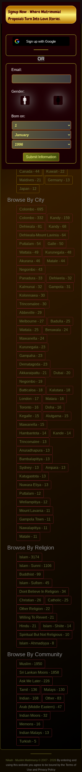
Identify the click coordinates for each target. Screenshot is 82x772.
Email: (16, 70)
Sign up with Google (41, 41)
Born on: (18, 116)
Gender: (17, 91)
